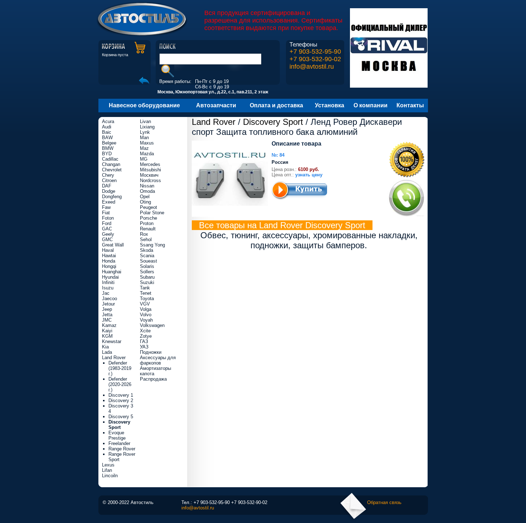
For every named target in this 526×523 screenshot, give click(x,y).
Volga (145, 309)
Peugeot (148, 207)
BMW (107, 148)
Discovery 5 (120, 416)
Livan (145, 121)
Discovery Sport (273, 122)
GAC (107, 228)
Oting (145, 202)
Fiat (106, 212)
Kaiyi (107, 330)
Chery (108, 175)
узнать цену (308, 174)
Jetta (107, 314)
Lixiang (147, 126)
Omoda (147, 191)
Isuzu (107, 287)
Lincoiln (110, 475)
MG (143, 159)
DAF (106, 186)
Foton (108, 218)
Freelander (119, 443)
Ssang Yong (152, 245)
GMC (107, 239)
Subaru (147, 277)
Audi (106, 126)
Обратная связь (384, 502)
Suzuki (147, 282)
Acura (108, 121)
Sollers (147, 271)
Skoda (146, 250)
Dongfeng (112, 196)
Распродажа (153, 379)
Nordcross (150, 180)
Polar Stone (152, 212)
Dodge (108, 191)
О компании (371, 105)
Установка (329, 105)
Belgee (109, 143)
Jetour (108, 304)
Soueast (148, 261)
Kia (105, 347)
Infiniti (108, 282)
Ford (106, 223)
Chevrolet (112, 169)
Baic (106, 132)
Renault (148, 228)
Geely (108, 234)
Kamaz (109, 325)
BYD (107, 153)
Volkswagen (152, 325)
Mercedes (150, 164)
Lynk (145, 132)
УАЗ (144, 347)
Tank (145, 287)
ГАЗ (144, 341)
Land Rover (213, 122)
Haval (108, 250)
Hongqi (109, 266)
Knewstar (111, 341)
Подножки (150, 352)
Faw (106, 207)
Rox (144, 234)
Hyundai (110, 277)
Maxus (147, 143)
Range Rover (121, 448)
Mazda (147, 153)
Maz (144, 148)
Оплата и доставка (276, 105)
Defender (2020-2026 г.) (119, 384)
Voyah (146, 320)
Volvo (145, 314)
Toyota (147, 298)
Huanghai (111, 271)
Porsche (148, 218)
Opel (145, 196)
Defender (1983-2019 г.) (119, 368)
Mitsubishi (150, 169)
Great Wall (113, 245)
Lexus (108, 465)
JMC (107, 320)
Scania (147, 255)
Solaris (147, 266)
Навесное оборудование (144, 105)
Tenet (145, 293)
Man (144, 137)
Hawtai (109, 255)
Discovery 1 (120, 395)
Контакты (410, 105)
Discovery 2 (120, 400)
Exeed (108, 202)
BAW (107, 137)
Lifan (107, 470)
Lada (107, 352)
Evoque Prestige (117, 435)
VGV (145, 304)
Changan (111, 164)
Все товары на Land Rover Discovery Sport (282, 225)
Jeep (107, 309)
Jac (105, 293)
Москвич (149, 175)
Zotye (146, 336)
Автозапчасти (216, 105)
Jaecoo (109, 298)
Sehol (146, 239)
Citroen (109, 180)
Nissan (147, 186)
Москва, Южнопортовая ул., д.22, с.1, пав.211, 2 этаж (212, 91)
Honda (108, 261)
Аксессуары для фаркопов (158, 360)
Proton (147, 223)
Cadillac (110, 159)
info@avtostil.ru (311, 66)
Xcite (145, 330)
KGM (107, 336)
